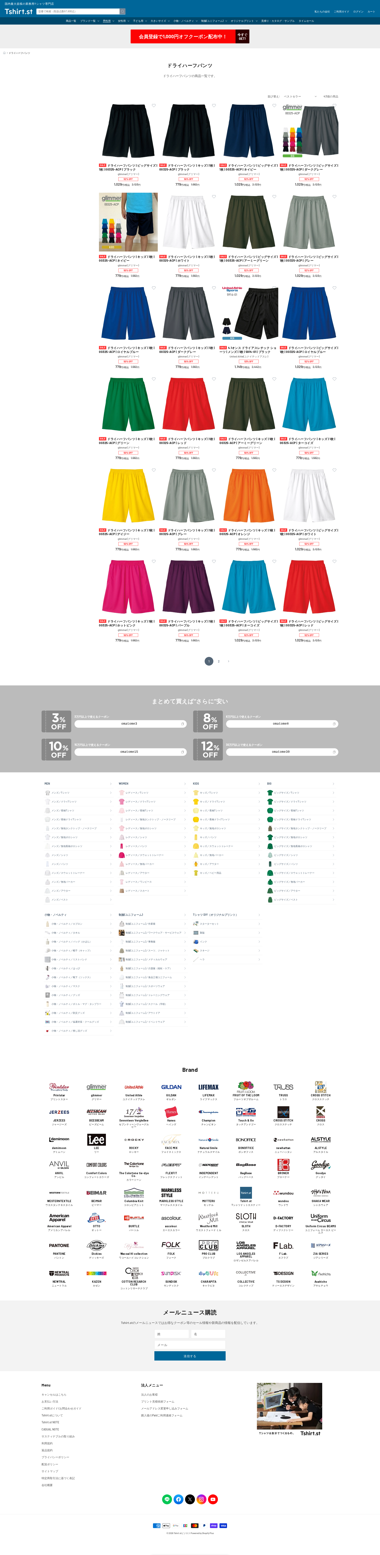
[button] (89, 21)
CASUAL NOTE (50, 1429)
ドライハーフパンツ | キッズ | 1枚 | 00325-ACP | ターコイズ (307, 441)
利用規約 (47, 1443)
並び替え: (274, 96)
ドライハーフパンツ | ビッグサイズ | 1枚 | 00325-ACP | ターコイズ (248, 623)
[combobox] (80, 11)
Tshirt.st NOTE (50, 1422)
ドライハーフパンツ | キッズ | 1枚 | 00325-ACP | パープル (187, 623)
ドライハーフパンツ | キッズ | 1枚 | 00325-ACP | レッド (187, 441)
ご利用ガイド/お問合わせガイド (62, 1408)
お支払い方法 (50, 1401)
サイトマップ (50, 1471)
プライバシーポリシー (55, 1457)
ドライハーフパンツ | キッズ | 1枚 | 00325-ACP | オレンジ (247, 532)
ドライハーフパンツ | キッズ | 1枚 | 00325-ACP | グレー (187, 532)
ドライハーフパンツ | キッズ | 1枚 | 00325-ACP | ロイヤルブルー (126, 349)
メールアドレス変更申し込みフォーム (164, 1408)
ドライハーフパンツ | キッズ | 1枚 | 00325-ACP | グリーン (126, 441)
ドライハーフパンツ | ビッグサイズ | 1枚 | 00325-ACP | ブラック (128, 167)
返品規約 (47, 1450)
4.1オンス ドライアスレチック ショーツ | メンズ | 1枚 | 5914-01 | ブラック (247, 349)
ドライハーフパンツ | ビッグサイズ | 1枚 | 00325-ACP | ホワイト (309, 532)
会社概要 (47, 1485)
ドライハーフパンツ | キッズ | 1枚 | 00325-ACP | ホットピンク (126, 623)
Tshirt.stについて (52, 1415)
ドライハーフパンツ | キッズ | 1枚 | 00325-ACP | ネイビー (126, 258)
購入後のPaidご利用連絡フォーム (161, 1415)
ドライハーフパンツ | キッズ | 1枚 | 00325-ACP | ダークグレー (187, 349)
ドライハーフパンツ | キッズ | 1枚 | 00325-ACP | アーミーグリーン (247, 441)
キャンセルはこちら (54, 1394)
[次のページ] (228, 661)
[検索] (122, 11)
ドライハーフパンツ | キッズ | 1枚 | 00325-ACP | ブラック (187, 167)
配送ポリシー (50, 1464)
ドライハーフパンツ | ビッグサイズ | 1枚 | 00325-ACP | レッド (309, 623)
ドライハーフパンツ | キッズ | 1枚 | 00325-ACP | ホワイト (187, 258)
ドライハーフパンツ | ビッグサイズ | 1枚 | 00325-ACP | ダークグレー (309, 167)
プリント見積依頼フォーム (157, 1401)
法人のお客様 (149, 1394)
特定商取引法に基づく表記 (58, 1478)
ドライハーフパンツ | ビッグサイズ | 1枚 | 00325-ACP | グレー (309, 258)
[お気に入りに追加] (154, 106)
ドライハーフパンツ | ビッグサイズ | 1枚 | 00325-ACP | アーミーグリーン (248, 258)
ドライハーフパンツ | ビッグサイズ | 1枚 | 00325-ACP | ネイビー (248, 167)
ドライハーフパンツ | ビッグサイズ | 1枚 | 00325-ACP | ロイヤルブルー (309, 349)
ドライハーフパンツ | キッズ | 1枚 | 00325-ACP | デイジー (126, 532)
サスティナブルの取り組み (58, 1436)
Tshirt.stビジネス (182, 1533)
